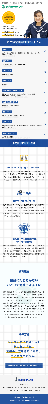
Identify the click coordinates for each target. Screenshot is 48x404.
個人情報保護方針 (28, 397)
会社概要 (17, 397)
